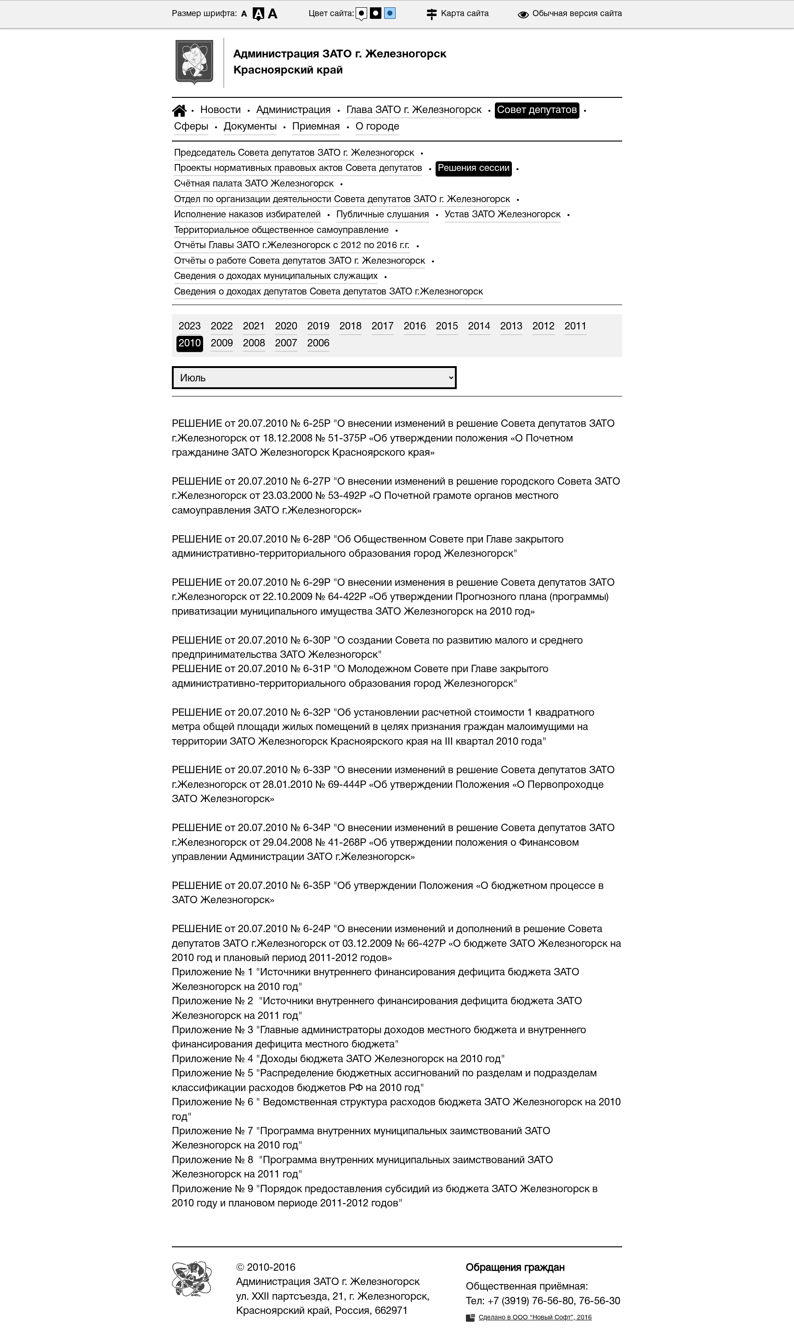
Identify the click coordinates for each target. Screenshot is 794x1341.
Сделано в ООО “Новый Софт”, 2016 (535, 1318)
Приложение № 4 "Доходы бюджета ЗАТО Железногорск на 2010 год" (338, 1059)
